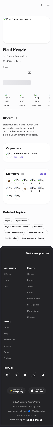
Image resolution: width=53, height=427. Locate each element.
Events (30, 280)
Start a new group (35, 253)
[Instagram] (34, 375)
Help (6, 286)
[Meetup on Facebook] (7, 375)
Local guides (33, 305)
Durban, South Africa (17, 56)
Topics (30, 286)
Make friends (33, 311)
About (7, 328)
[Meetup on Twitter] (16, 375)
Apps (6, 352)
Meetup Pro (9, 340)
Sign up (7, 274)
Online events (33, 299)
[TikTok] (43, 375)
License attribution (23, 416)
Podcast (8, 358)
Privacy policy (35, 407)
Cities (30, 293)
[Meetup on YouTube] (25, 375)
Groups (30, 274)
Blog (6, 334)
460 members (14, 61)
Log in (7, 280)
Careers (7, 346)
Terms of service (19, 407)
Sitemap (31, 317)
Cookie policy (38, 411)
